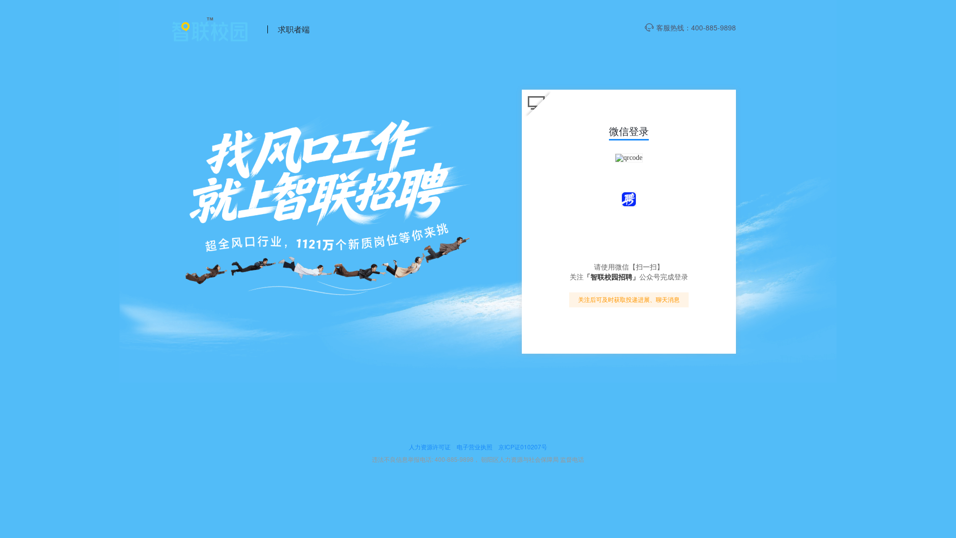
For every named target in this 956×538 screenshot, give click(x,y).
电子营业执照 (474, 446)
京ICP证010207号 (522, 446)
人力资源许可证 (430, 446)
